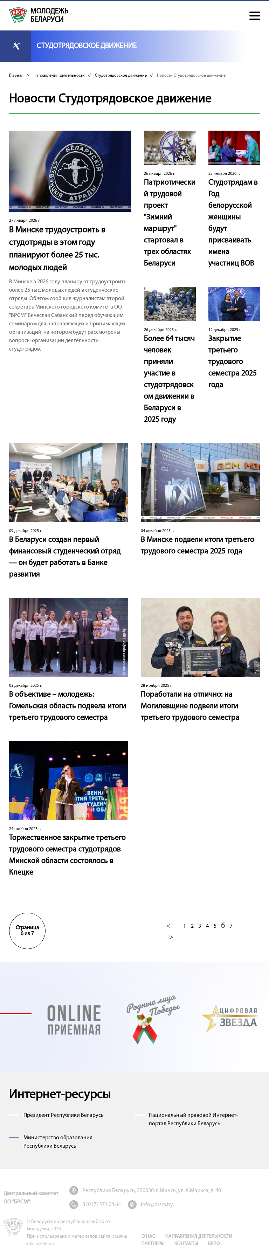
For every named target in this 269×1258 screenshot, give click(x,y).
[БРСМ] (18, 15)
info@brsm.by (157, 1205)
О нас (148, 1236)
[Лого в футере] (13, 1226)
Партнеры (153, 1243)
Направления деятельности (59, 76)
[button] (254, 15)
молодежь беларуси (49, 15)
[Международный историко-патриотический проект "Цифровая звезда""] (230, 1019)
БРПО (214, 1243)
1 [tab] (16, 1013)
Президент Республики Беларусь (63, 1115)
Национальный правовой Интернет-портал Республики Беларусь (193, 1120)
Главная (16, 76)
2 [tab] (16, 1024)
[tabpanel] (74, 1019)
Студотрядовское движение (121, 76)
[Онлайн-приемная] (74, 1019)
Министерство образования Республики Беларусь (57, 1142)
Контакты (186, 1243)
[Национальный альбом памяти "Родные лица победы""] (152, 1019)
